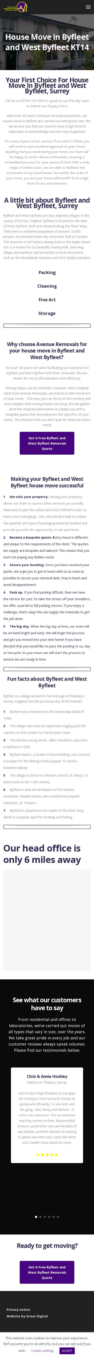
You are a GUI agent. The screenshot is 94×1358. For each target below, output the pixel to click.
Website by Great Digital (27, 1316)
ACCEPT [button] (67, 1351)
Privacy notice (18, 1309)
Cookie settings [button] (42, 1350)
